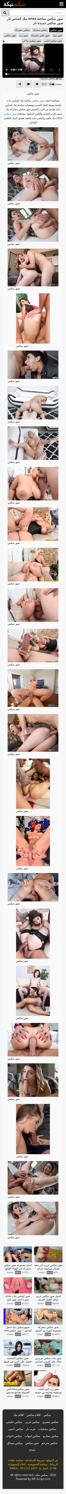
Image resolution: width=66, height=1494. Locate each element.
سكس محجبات (47, 1429)
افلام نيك (18, 1415)
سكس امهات (32, 1436)
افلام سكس (34, 1415)
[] (5, 12)
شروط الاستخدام (34, 1460)
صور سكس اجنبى (53, 40)
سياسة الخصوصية (38, 1464)
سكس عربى (32, 1422)
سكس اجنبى (15, 1429)
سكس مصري (50, 1422)
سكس (47, 1415)
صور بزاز (57, 35)
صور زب (23, 35)
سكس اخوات (14, 1436)
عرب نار (31, 1429)
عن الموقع (52, 1460)
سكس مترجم (49, 1443)
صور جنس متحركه (40, 35)
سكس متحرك (40, 30)
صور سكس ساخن (32, 40)
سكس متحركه (22, 30)
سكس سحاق (15, 1443)
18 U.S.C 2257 (28, 1468)
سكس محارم (51, 1436)
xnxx (32, 1450)
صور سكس (56, 30)
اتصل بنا (43, 1468)
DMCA (14, 1468)
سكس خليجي (14, 1422)
